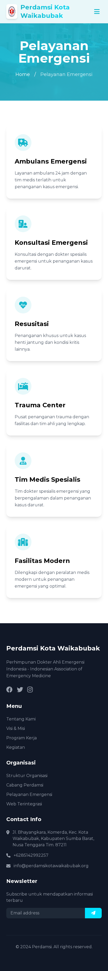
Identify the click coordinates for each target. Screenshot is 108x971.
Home (22, 74)
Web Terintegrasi (24, 803)
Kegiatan (15, 747)
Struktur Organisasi (26, 775)
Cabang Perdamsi (24, 785)
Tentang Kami (21, 719)
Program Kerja (21, 737)
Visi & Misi (15, 728)
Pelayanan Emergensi (29, 794)
